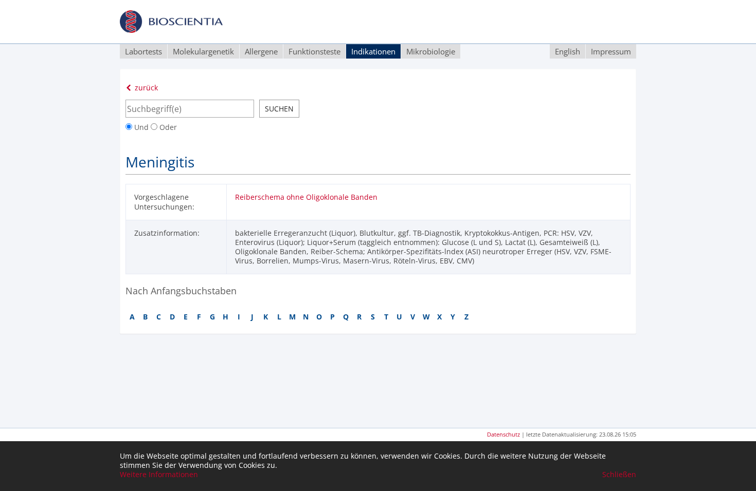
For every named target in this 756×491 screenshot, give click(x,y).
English (567, 51)
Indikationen (373, 51)
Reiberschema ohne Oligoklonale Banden (306, 197)
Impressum (611, 51)
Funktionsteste (314, 51)
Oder (167, 127)
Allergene (261, 51)
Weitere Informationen (159, 474)
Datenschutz (503, 434)
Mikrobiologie (430, 51)
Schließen (619, 474)
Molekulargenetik (203, 51)
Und (141, 127)
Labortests (143, 51)
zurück (145, 87)
